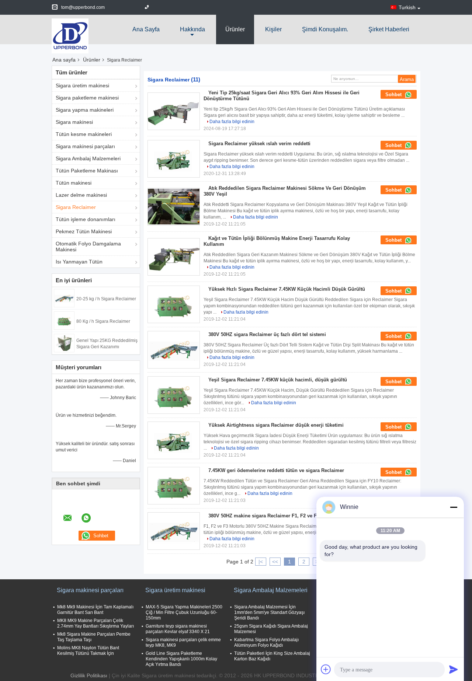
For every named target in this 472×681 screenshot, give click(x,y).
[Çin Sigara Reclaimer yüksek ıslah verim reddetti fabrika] (174, 159)
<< (275, 562)
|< (260, 562)
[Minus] (453, 507)
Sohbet (394, 94)
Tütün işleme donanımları (85, 219)
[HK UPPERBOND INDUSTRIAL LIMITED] (70, 35)
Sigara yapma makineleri (85, 110)
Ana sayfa (146, 29)
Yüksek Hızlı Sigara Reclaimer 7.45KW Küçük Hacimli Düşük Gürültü (286, 289)
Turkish (407, 7)
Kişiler (273, 29)
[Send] (453, 669)
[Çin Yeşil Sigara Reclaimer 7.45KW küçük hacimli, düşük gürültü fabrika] (174, 395)
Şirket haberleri (388, 29)
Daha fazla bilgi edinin (231, 121)
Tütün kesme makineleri (84, 134)
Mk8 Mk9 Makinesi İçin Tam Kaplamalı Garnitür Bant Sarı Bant (95, 609)
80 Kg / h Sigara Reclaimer (103, 321)
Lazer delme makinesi (81, 195)
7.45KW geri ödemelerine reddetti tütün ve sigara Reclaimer (276, 470)
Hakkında (192, 29)
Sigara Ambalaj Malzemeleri (88, 158)
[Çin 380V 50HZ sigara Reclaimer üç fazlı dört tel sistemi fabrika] (174, 350)
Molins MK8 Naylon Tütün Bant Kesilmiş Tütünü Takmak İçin (88, 650)
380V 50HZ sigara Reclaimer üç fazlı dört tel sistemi (267, 334)
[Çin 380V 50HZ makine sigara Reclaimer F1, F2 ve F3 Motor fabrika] (174, 531)
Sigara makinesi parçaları (85, 146)
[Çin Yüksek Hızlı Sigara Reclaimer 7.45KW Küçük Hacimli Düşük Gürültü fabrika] (174, 304)
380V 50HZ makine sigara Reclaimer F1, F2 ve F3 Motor (271, 515)
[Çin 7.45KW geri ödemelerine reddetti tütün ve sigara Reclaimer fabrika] (174, 485)
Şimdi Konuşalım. (325, 29)
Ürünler (235, 29)
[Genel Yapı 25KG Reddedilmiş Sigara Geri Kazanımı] (64, 343)
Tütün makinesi (73, 183)
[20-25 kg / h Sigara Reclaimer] (64, 298)
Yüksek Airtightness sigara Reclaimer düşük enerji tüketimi (276, 425)
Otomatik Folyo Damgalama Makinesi (88, 246)
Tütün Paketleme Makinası (87, 171)
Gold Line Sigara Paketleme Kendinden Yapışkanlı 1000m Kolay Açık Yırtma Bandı (181, 659)
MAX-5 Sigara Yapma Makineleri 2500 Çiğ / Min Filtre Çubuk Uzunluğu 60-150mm (184, 612)
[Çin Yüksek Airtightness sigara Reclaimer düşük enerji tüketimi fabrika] (174, 440)
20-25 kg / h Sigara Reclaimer (106, 298)
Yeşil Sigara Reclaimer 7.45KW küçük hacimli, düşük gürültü (277, 380)
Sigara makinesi (74, 122)
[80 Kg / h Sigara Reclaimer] (64, 320)
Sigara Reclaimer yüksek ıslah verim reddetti (259, 143)
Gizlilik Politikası (88, 675)
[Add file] (326, 669)
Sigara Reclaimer (76, 207)
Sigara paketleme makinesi (87, 98)
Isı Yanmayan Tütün (79, 262)
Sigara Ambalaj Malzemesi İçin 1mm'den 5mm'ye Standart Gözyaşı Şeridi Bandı (269, 612)
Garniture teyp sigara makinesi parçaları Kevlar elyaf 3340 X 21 (178, 629)
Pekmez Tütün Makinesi (84, 231)
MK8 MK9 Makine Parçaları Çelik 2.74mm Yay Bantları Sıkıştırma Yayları (95, 623)
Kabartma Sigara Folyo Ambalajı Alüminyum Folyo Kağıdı (266, 642)
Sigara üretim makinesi (82, 85)
